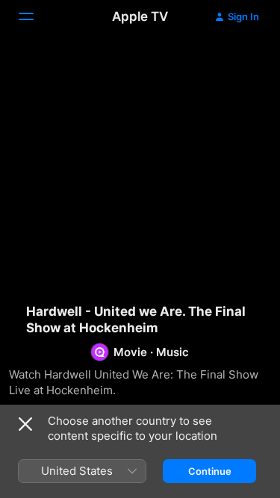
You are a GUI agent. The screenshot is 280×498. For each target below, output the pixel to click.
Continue (209, 471)
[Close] (25, 424)
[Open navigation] (35, 16)
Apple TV (140, 16)
